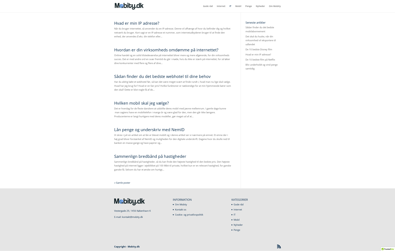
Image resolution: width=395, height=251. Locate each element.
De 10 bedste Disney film (258, 49)
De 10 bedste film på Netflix (260, 59)
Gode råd (208, 6)
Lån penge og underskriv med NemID (149, 129)
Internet (221, 6)
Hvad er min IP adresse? (136, 23)
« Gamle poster (122, 182)
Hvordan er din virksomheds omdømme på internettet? (166, 50)
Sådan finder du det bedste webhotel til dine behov (162, 76)
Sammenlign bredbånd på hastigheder (150, 156)
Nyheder (260, 6)
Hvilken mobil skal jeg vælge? (141, 103)
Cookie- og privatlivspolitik (189, 214)
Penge (248, 6)
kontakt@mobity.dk (132, 216)
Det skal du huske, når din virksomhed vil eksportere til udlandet (260, 40)
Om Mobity (275, 6)
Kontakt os (180, 209)
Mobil (238, 6)
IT (230, 6)
